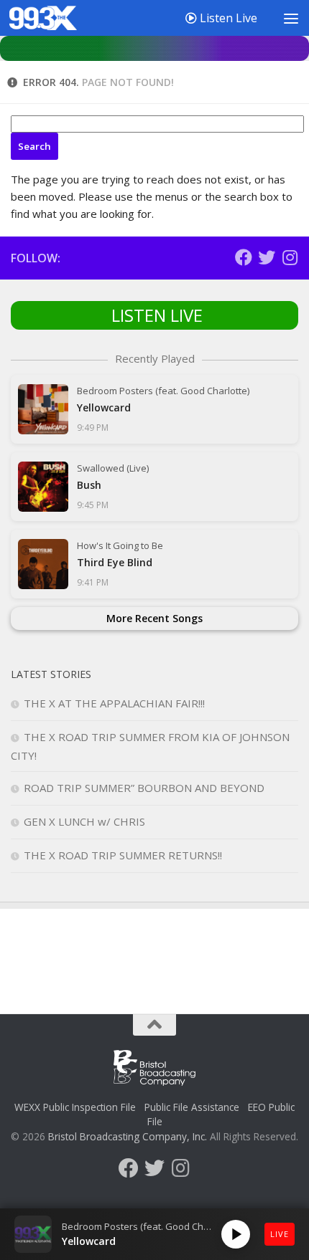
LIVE (279, 1233)
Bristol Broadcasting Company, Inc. (127, 1136)
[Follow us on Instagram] (289, 257)
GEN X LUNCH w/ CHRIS (84, 821)
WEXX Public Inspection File (75, 1107)
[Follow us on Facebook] (243, 257)
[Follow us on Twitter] (266, 257)
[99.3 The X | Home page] (54, 18)
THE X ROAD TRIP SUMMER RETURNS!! (123, 855)
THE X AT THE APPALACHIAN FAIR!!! (114, 703)
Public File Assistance (191, 1107)
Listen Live (227, 18)
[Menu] (291, 18)
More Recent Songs (154, 618)
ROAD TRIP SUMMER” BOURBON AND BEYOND (144, 788)
